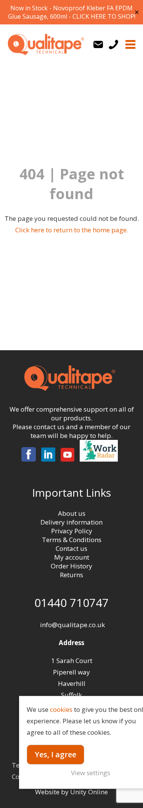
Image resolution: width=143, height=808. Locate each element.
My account (71, 557)
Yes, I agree (55, 754)
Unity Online (89, 791)
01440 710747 (71, 602)
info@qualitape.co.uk (72, 624)
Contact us (71, 548)
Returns (71, 574)
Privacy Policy (71, 530)
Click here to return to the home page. (71, 229)
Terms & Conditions (71, 539)
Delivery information (71, 522)
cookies (61, 709)
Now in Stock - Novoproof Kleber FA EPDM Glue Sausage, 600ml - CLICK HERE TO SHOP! (71, 12)
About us (71, 513)
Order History (71, 566)
